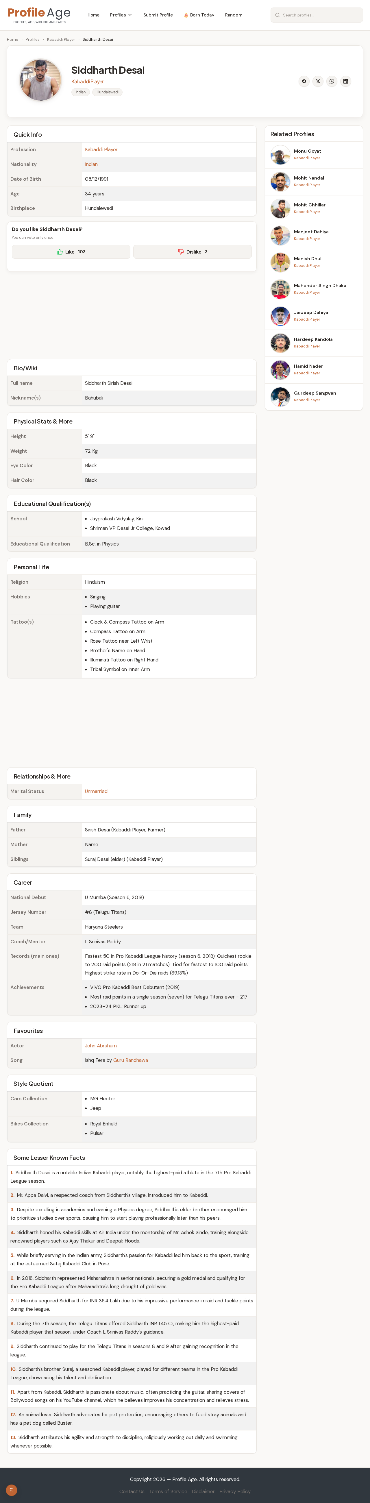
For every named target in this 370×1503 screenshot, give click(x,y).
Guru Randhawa (130, 1060)
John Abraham (101, 1045)
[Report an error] (11, 1490)
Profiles (33, 39)
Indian (91, 164)
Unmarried (96, 791)
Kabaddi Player (61, 39)
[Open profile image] (40, 80)
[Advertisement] (132, 314)
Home (12, 39)
